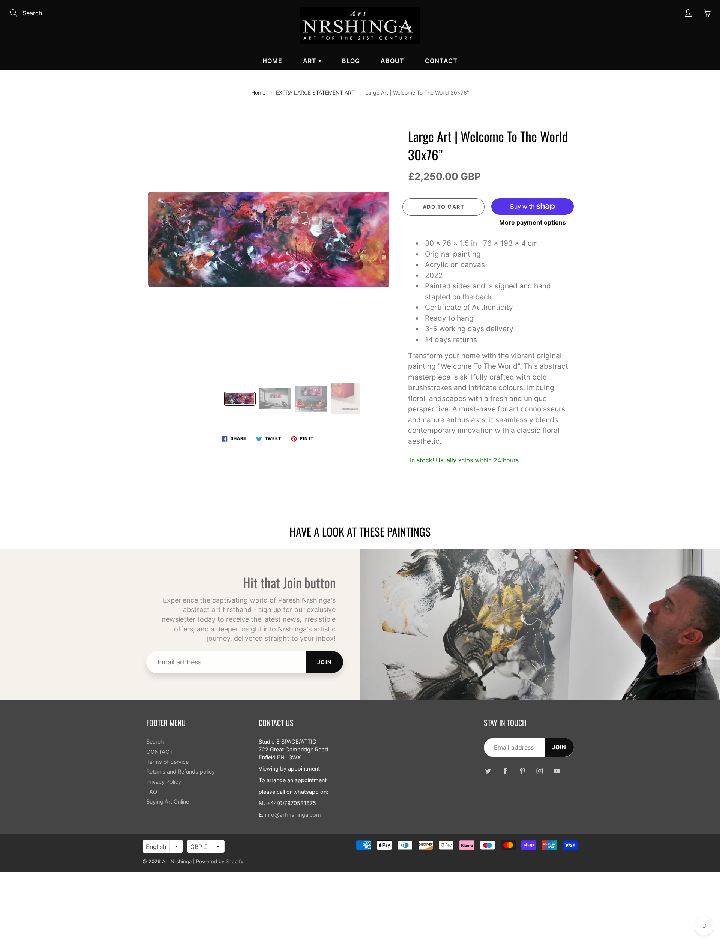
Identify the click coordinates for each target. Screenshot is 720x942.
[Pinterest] (522, 771)
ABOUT (392, 60)
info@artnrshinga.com (293, 815)
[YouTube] (556, 771)
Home (272, 60)
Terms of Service (167, 762)
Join (324, 662)
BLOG (351, 60)
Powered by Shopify (219, 861)
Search (155, 741)
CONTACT (441, 60)
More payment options (532, 222)
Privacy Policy (163, 781)
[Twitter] (487, 771)
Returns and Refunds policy (180, 771)
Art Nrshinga (177, 861)
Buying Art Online (167, 801)
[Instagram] (539, 771)
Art (310, 60)
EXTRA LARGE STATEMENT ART (315, 92)
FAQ (151, 792)
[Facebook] (505, 771)
